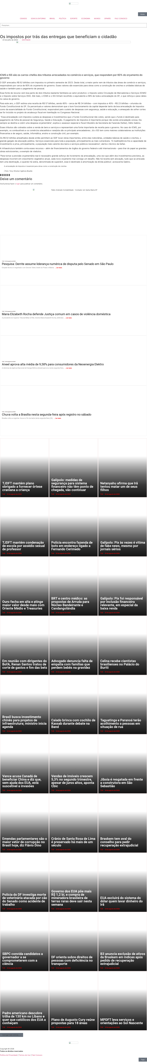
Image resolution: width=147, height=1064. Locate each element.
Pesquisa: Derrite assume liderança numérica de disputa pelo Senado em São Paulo (63, 237)
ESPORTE (73, 18)
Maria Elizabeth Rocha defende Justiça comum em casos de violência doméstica (61, 287)
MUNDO (97, 18)
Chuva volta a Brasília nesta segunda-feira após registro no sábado (50, 387)
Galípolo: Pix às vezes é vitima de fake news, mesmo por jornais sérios (100, 497)
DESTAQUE (26, 40)
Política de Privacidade (8, 1055)
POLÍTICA (62, 18)
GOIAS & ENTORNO (38, 18)
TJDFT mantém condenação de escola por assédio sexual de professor (2, 497)
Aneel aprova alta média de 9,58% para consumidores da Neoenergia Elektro (58, 337)
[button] (1, 175)
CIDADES (23, 18)
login (18, 184)
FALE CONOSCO (121, 18)
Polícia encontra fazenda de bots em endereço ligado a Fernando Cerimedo (51, 497)
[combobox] (73, 25)
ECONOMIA (85, 18)
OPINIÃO (107, 18)
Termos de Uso (24, 1055)
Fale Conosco (37, 1055)
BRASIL (52, 18)
